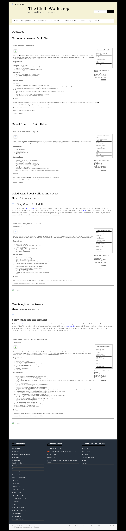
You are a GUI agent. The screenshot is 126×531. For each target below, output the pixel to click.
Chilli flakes (19, 75)
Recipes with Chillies (40, 21)
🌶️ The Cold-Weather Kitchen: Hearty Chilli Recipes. (62, 451)
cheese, (84, 210)
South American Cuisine (19, 510)
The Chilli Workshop (48, 8)
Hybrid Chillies (51, 457)
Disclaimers (85, 460)
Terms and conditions (88, 457)
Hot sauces (15, 483)
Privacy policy (86, 454)
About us (85, 448)
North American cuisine (19, 498)
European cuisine (17, 469)
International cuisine (18, 489)
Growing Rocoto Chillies (19, 478)
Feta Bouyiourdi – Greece (27, 304)
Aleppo (29, 105)
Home (16, 21)
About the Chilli (54, 21)
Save (102, 79)
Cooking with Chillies (18, 463)
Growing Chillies (26, 21)
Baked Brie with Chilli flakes (29, 124)
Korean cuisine (16, 492)
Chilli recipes (15, 457)
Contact (96, 21)
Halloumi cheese (18, 55)
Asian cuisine (16, 448)
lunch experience (30, 208)
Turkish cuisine (16, 513)
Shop (83, 21)
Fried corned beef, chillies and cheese (35, 193)
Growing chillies (16, 475)
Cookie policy (86, 451)
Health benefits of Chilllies (70, 21)
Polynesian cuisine (17, 501)
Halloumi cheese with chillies (30, 38)
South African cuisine (18, 507)
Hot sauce (15, 480)
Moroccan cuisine (17, 495)
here (97, 102)
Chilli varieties (16, 460)
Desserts (14, 466)
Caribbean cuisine (17, 451)
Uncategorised (16, 516)
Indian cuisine (16, 486)
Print (105, 79)
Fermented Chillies (17, 472)
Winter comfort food (18, 519)
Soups (14, 504)
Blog (89, 21)
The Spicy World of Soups (55, 448)
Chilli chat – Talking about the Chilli (22, 454)
